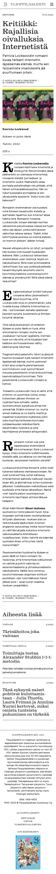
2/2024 (50, 646)
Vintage (7, 624)
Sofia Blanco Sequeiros (21, 80)
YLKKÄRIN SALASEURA (27, 824)
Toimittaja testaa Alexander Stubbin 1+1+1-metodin (27, 657)
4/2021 (50, 682)
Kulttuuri (9, 682)
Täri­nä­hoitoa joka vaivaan (20, 633)
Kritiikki (8, 14)
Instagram (28, 818)
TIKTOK (28, 821)
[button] (52, 4)
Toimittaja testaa (14, 646)
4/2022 (50, 624)
